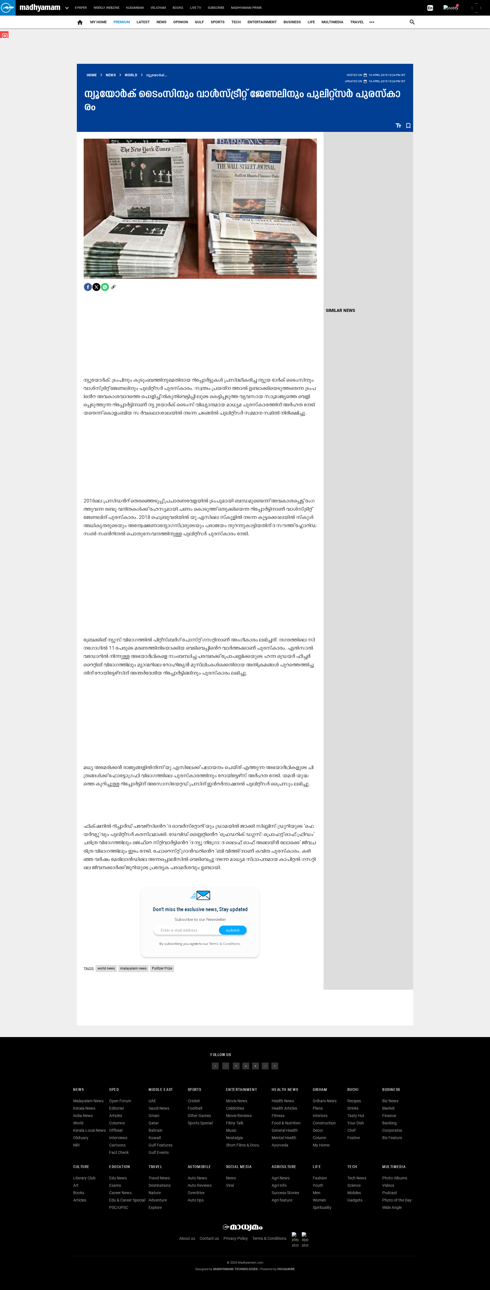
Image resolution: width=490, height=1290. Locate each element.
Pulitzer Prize (162, 968)
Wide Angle (392, 1207)
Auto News (197, 1178)
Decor (318, 1130)
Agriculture (284, 1167)
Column (319, 1137)
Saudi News (159, 1108)
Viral (230, 1185)
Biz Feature (392, 1137)
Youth (318, 1185)
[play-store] (296, 1240)
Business (292, 22)
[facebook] (88, 287)
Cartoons (117, 1145)
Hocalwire (286, 1269)
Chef (351, 1130)
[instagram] (236, 1065)
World (78, 1123)
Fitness (278, 1115)
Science (354, 1185)
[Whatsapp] (105, 287)
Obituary (80, 1137)
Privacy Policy (235, 1238)
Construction (324, 1123)
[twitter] (225, 1065)
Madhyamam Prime (246, 8)
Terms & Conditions (224, 943)
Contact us (209, 1238)
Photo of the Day (397, 1200)
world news (106, 968)
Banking (389, 1123)
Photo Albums (394, 1178)
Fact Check (119, 1152)
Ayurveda (280, 1145)
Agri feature (282, 1200)
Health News (285, 1090)
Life (311, 22)
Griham (320, 1090)
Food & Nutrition (286, 1123)
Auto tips (196, 1200)
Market (388, 1108)
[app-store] (306, 1240)
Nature (155, 1192)
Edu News (118, 1178)
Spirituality (322, 1207)
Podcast (389, 1192)
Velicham (158, 8)
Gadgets (354, 1200)
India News (83, 1115)
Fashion (320, 1178)
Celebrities (235, 1108)
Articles (115, 1115)
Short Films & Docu (242, 1145)
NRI (76, 1145)
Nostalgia (234, 1137)
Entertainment (262, 22)
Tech (352, 1167)
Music (231, 1130)
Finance (389, 1115)
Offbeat (116, 1130)
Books (178, 8)
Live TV (195, 8)
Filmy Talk (234, 1123)
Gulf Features (160, 1145)
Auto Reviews (200, 1185)
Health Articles (284, 1108)
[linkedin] (246, 1065)
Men (316, 1192)
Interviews (118, 1137)
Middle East (161, 1090)
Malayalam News (88, 1101)
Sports (218, 22)
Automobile (199, 1167)
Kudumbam (135, 8)
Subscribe (216, 8)
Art (76, 1185)
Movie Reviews (239, 1115)
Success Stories (285, 1192)
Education (119, 1167)
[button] (8, 8)
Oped (114, 1090)
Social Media (239, 1167)
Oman (154, 1115)
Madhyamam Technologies (235, 1269)
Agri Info (279, 1185)
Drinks (352, 1108)
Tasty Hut (355, 1115)
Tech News (356, 1178)
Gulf (199, 22)
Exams (115, 1185)
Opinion (180, 22)
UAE (152, 1101)
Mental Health (284, 1137)
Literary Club (84, 1178)
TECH (236, 22)
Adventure (158, 1200)
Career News (120, 1192)
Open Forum (120, 1101)
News (161, 22)
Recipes (354, 1101)
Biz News (390, 1101)
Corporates (392, 1130)
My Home (98, 22)
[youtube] (255, 1065)
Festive (353, 1137)
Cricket (194, 1101)
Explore (155, 1207)
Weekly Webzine (106, 8)
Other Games (199, 1115)
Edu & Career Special (127, 1200)
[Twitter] (96, 287)
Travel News (159, 1178)
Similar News (340, 310)
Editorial (116, 1108)
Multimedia (332, 22)
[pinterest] (275, 1065)
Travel (357, 22)
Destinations (160, 1185)
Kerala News (84, 1108)
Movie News (236, 1101)
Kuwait (155, 1137)
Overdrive (196, 1192)
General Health (285, 1130)
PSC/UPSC (118, 1207)
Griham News (325, 1101)
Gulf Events (159, 1152)
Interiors (320, 1115)
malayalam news (133, 968)
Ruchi (352, 1090)
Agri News (281, 1178)
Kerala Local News (89, 1130)
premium (121, 22)
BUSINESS (391, 1090)
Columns (117, 1123)
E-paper (81, 8)
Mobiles (354, 1192)
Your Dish (355, 1123)
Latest (143, 22)
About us (187, 1238)
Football (195, 1108)
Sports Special (200, 1123)
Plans (318, 1108)
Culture (81, 1167)
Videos (388, 1185)
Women (319, 1200)
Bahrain (155, 1130)
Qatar (154, 1123)
